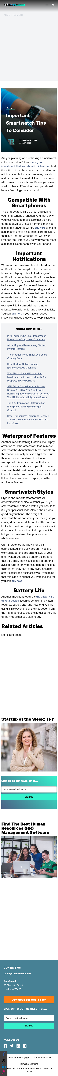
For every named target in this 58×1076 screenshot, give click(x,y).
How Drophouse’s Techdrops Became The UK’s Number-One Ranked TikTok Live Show (28, 419)
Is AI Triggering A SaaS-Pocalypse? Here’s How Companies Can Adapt (26, 338)
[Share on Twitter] (3, 1060)
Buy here (40, 228)
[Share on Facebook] (3, 1054)
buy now (16, 581)
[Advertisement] (29, 48)
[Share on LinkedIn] (3, 1066)
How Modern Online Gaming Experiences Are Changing (22, 366)
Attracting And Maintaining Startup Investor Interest (26, 347)
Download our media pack (29, 999)
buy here (16, 313)
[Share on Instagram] (3, 1072)
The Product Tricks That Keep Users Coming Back (27, 357)
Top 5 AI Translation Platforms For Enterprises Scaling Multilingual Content (26, 406)
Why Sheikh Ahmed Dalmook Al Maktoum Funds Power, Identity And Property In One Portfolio (27, 377)
